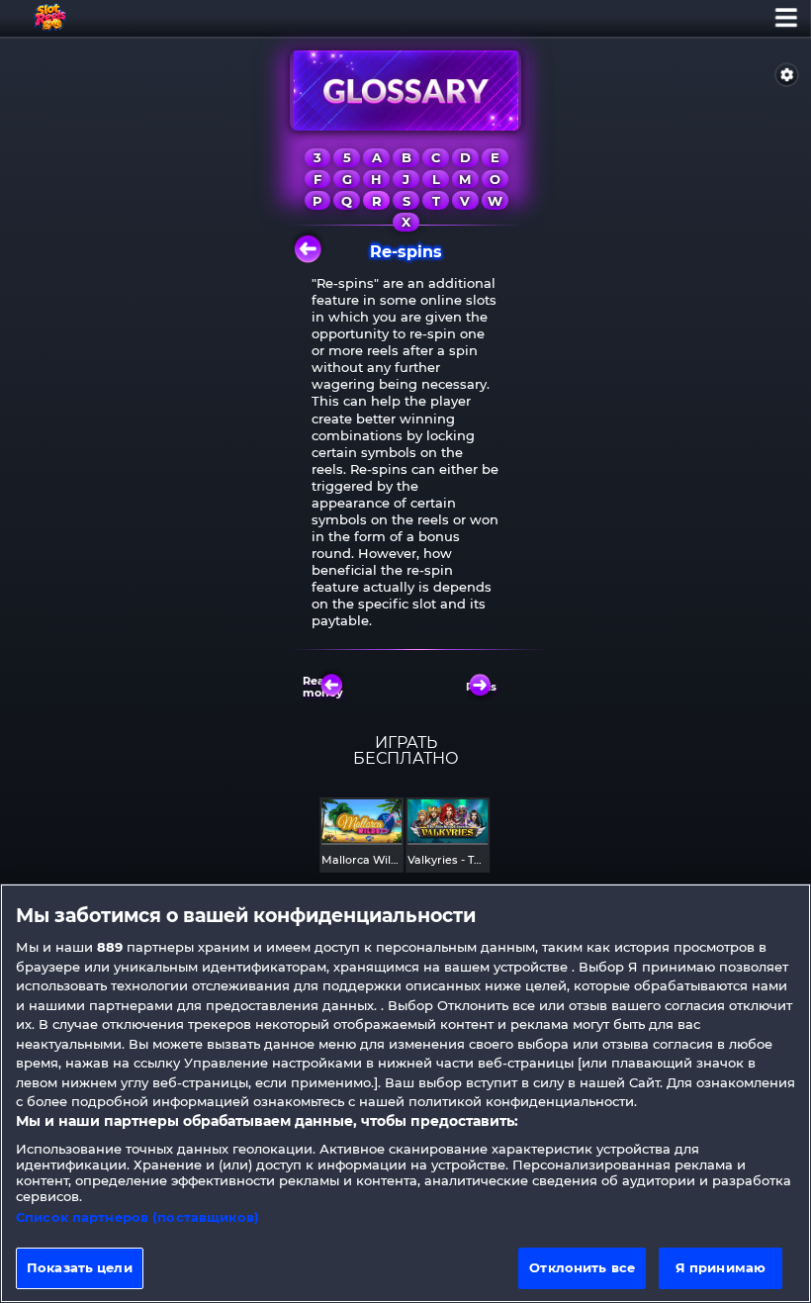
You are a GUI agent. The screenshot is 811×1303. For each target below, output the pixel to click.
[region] (405, 1093)
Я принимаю (721, 1267)
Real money (325, 686)
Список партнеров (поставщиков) (137, 1217)
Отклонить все (582, 1267)
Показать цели (80, 1267)
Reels (481, 687)
